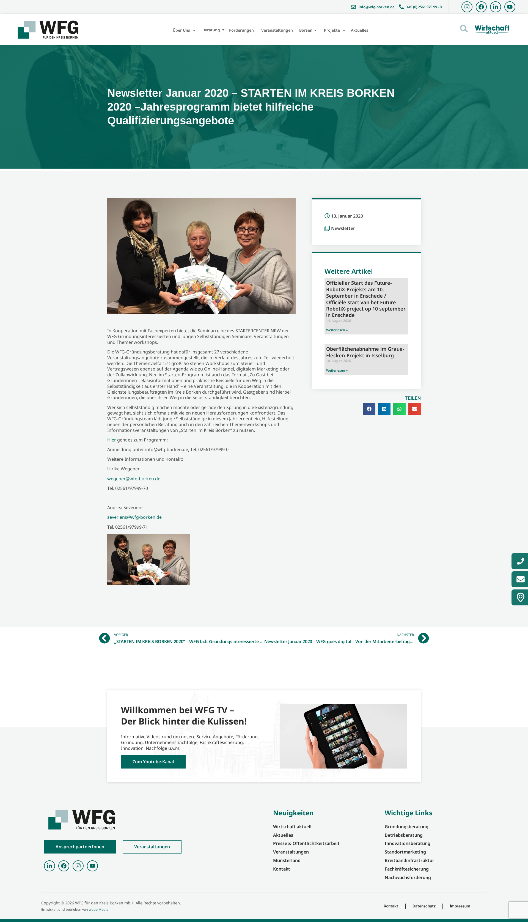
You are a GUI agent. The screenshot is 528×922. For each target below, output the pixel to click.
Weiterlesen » (337, 330)
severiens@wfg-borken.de (134, 517)
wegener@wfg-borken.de (133, 479)
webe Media (98, 909)
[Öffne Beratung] (223, 30)
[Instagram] (466, 6)
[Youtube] (509, 6)
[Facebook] (481, 6)
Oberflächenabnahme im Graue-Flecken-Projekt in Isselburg (365, 351)
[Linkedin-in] (495, 6)
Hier (111, 440)
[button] (369, 409)
